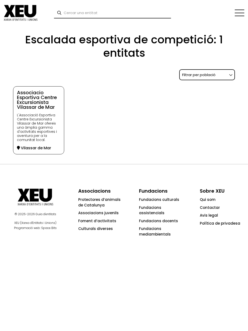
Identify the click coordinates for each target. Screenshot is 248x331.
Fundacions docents (158, 220)
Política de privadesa (220, 223)
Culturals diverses (95, 228)
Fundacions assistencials (151, 210)
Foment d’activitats (97, 220)
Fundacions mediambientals (155, 231)
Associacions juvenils (98, 212)
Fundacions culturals (159, 199)
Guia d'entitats (46, 214)
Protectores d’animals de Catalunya (99, 202)
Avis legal (209, 215)
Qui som (208, 199)
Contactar (210, 207)
